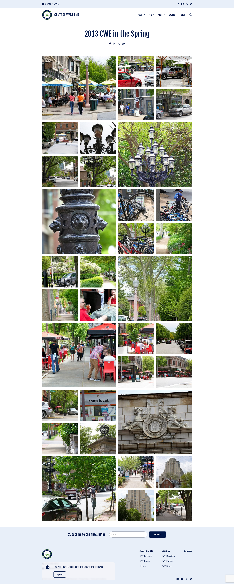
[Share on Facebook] (110, 44)
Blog (183, 14)
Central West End (66, 15)
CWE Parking (168, 561)
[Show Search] (190, 14)
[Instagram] (178, 4)
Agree (60, 574)
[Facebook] (182, 4)
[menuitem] (178, 3)
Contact (188, 551)
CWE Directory (168, 556)
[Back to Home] (47, 554)
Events (172, 14)
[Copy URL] (123, 44)
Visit (160, 14)
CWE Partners (146, 556)
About (140, 14)
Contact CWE (52, 3)
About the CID (146, 551)
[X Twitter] (186, 4)
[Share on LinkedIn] (114, 44)
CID (150, 14)
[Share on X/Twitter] (118, 44)
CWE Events (145, 561)
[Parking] (191, 4)
